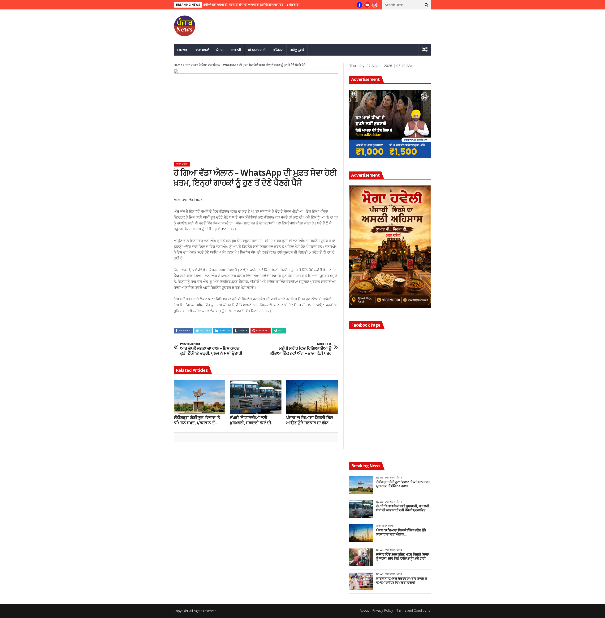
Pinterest (262, 330)
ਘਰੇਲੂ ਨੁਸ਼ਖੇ (297, 50)
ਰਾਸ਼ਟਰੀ (236, 50)
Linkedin (224, 330)
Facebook (184, 330)
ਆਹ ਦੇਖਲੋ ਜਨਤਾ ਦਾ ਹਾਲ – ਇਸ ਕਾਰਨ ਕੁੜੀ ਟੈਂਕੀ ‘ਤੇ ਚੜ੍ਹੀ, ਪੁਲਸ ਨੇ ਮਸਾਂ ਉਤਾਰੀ (211, 349)
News (380, 477)
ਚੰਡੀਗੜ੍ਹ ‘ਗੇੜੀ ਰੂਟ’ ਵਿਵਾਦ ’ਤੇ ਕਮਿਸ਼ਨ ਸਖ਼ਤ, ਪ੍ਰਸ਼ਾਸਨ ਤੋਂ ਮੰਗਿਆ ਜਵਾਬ (197, 420)
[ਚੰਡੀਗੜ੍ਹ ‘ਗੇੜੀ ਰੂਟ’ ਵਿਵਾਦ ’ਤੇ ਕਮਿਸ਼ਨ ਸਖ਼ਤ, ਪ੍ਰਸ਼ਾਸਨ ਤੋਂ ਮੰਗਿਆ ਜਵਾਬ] (199, 397)
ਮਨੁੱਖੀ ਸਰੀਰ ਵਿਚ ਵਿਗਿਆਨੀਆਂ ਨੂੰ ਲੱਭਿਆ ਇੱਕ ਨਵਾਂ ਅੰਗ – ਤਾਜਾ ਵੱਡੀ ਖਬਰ (301, 349)
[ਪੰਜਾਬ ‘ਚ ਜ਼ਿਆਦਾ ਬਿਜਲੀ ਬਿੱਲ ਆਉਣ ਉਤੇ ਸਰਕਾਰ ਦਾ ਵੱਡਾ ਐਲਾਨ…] (312, 397)
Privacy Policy (382, 610)
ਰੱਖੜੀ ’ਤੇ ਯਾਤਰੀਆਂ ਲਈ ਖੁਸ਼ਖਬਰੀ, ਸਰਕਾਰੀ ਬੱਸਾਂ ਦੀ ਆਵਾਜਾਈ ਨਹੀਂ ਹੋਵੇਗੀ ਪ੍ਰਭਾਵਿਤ (218, 4)
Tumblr (242, 330)
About (364, 610)
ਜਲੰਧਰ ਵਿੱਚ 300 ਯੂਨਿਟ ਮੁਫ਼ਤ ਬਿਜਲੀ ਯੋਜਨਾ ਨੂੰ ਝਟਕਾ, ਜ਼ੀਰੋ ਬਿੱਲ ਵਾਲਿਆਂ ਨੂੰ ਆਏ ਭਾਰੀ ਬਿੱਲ (402, 556)
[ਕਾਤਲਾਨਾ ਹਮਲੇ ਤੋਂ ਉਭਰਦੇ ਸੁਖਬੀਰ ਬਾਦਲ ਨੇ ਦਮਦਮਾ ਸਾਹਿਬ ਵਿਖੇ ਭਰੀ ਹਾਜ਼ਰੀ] (361, 581)
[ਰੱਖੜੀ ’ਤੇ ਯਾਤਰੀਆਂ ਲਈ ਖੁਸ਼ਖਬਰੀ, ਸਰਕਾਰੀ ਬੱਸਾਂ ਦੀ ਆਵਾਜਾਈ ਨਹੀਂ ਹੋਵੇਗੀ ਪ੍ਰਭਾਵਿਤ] (255, 397)
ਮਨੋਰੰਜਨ (278, 50)
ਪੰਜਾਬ (220, 50)
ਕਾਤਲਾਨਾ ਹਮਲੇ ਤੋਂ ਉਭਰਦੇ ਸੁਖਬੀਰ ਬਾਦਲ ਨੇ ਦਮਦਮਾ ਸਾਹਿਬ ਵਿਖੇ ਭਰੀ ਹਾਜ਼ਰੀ (401, 581)
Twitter (205, 330)
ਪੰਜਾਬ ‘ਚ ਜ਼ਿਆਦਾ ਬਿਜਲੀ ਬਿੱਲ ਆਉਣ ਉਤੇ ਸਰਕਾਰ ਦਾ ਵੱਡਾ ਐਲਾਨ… (309, 420)
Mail (281, 330)
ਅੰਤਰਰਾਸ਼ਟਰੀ (257, 50)
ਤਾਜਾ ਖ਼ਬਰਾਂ (202, 50)
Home (182, 50)
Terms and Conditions (413, 610)
